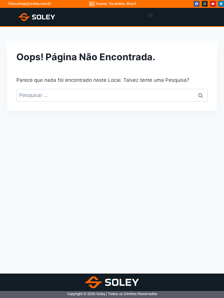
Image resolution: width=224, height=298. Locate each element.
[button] (150, 15)
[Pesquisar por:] (112, 95)
